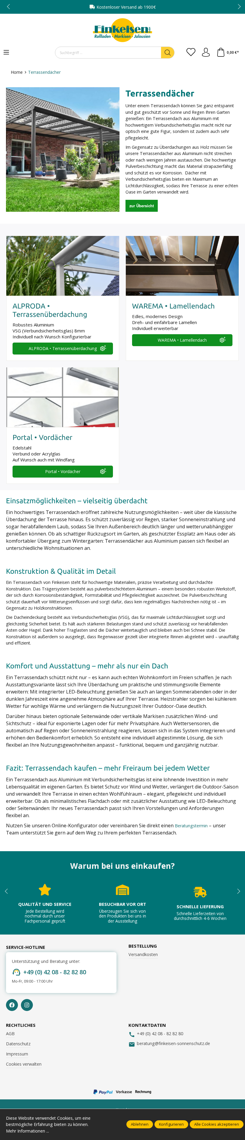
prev (9, 6)
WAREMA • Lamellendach (182, 340)
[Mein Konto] (205, 52)
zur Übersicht (141, 205)
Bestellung (142, 946)
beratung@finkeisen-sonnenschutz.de (173, 1043)
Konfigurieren (171, 1124)
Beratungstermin (191, 825)
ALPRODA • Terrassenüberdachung (63, 348)
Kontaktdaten (147, 1025)
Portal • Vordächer (62, 471)
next (238, 6)
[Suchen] (167, 53)
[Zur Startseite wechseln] (122, 30)
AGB (10, 1033)
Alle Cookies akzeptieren (216, 1124)
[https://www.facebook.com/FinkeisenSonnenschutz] (12, 1005)
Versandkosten (143, 954)
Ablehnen (139, 1124)
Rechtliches (21, 1025)
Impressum (17, 1054)
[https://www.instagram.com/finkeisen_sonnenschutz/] (27, 1005)
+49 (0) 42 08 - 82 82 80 (54, 972)
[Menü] (6, 52)
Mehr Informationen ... (27, 1131)
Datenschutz (18, 1044)
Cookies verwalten (24, 1064)
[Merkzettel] (190, 52)
